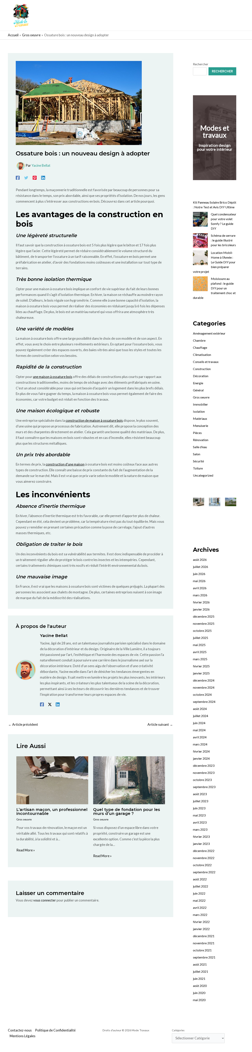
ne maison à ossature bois (53, 377)
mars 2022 (200, 914)
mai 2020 (199, 1000)
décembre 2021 (203, 936)
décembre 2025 (203, 616)
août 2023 (200, 794)
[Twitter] (26, 177)
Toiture (198, 468)
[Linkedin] (43, 177)
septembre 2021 (204, 957)
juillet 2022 (200, 886)
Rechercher (200, 64)
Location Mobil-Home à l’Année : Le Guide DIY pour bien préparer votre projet (214, 262)
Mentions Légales (22, 1036)
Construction (202, 369)
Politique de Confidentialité (55, 1030)
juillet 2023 (200, 801)
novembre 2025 (203, 623)
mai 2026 (199, 581)
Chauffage (200, 347)
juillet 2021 (200, 971)
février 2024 (201, 751)
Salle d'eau (200, 447)
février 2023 (201, 836)
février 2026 (201, 602)
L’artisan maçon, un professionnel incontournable (51, 811)
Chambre (199, 340)
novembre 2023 (203, 772)
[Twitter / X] (50, 704)
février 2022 (201, 922)
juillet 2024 (200, 716)
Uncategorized (203, 475)
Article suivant (160, 724)
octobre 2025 (202, 630)
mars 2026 (200, 595)
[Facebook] (18, 177)
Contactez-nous (20, 1030)
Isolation (199, 411)
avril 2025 (200, 652)
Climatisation (202, 354)
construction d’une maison (65, 464)
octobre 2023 (202, 780)
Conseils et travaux (206, 362)
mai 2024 (199, 730)
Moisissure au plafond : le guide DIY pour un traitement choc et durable (214, 288)
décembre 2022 (203, 851)
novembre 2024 (203, 687)
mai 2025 (199, 645)
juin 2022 (199, 893)
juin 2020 (199, 993)
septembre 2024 (204, 701)
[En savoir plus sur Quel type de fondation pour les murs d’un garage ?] (129, 780)
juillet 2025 (200, 638)
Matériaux (200, 418)
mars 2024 (200, 744)
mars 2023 (200, 829)
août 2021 (200, 964)
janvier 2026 (201, 609)
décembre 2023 (203, 765)
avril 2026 (200, 588)
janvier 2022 (201, 929)
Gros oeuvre (24, 819)
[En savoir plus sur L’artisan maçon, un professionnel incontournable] (52, 780)
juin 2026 (199, 574)
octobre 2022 (202, 865)
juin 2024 (199, 723)
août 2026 (200, 559)
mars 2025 (200, 659)
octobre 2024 (202, 694)
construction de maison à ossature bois (94, 420)
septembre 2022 (204, 872)
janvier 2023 (201, 843)
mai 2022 (199, 900)
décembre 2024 (203, 680)
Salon (196, 454)
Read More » (25, 850)
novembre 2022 (203, 858)
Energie (198, 383)
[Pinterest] (35, 177)
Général (198, 390)
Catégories (178, 1030)
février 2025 (201, 666)
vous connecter (44, 900)
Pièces (197, 433)
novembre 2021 (203, 943)
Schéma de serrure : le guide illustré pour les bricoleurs (223, 240)
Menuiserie (200, 425)
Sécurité (198, 461)
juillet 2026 (200, 567)
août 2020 (200, 985)
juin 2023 (199, 808)
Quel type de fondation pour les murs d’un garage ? (126, 811)
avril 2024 (200, 737)
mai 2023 (199, 815)
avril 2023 (200, 822)
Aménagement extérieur (209, 333)
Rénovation (200, 440)
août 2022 (200, 879)
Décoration (200, 376)
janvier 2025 (201, 673)
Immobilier (200, 404)
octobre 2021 (202, 950)
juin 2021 (199, 978)
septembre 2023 (204, 787)
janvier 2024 (201, 758)
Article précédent (23, 724)
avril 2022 (200, 907)
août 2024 (200, 709)
